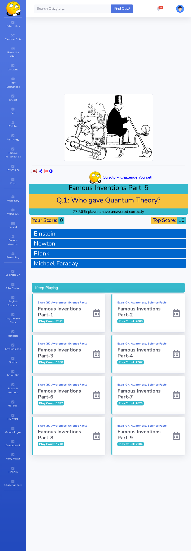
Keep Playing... (47, 288)
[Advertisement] (108, 492)
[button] (158, 8)
